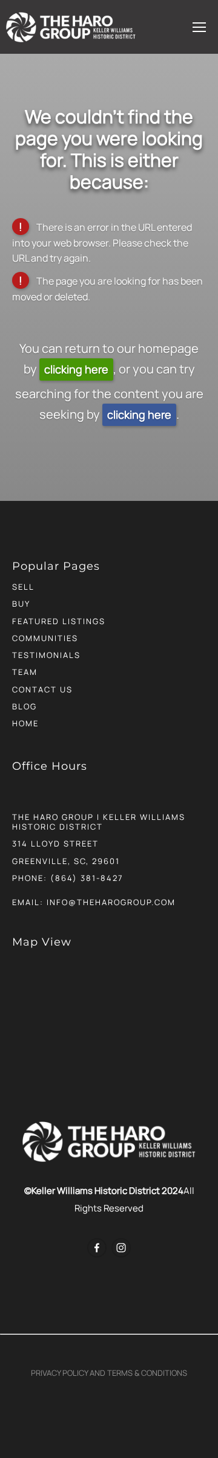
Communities (45, 638)
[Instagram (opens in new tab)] (121, 1247)
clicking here (76, 369)
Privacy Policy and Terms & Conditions (109, 1372)
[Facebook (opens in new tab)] (97, 1247)
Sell (23, 587)
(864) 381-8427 (87, 878)
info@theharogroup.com (111, 902)
